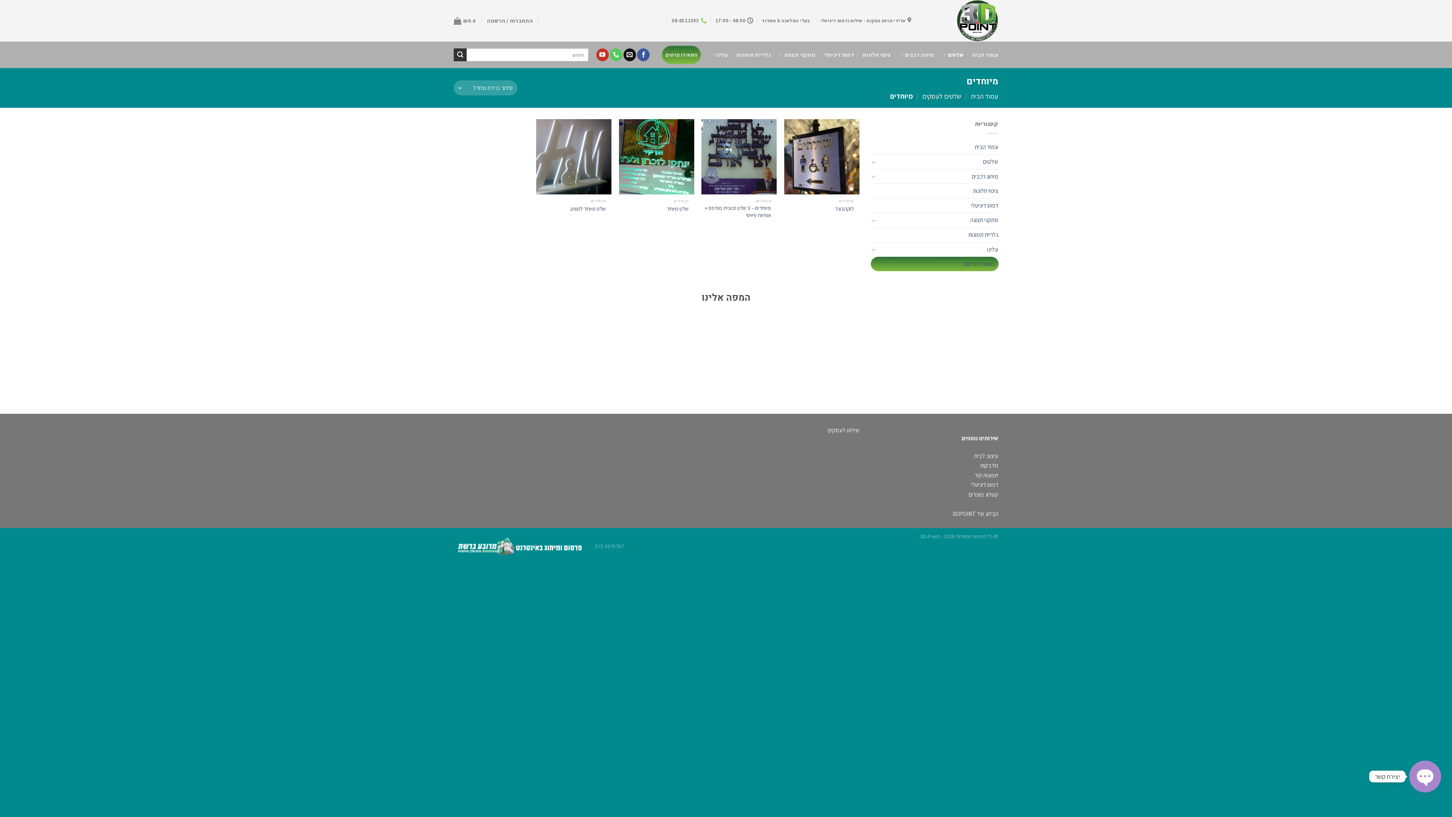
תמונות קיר (986, 475)
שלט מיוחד (678, 208)
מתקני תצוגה (799, 54)
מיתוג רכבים (919, 54)
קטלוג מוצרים (983, 495)
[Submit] (460, 54)
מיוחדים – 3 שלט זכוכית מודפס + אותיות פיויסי (738, 212)
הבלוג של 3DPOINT (975, 514)
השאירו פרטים (681, 54)
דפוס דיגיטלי (839, 54)
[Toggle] (874, 161)
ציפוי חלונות (877, 54)
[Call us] (616, 54)
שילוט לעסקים (843, 430)
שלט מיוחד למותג (588, 208)
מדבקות (989, 465)
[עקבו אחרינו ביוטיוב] (602, 54)
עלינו (721, 54)
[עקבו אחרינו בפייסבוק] (643, 54)
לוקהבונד (844, 208)
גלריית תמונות (753, 54)
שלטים (955, 54)
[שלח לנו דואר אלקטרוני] (630, 54)
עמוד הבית (985, 54)
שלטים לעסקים (941, 96)
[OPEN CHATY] (1425, 776)
